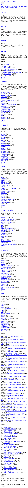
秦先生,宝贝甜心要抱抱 (10, 447)
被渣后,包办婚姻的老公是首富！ (14, 358)
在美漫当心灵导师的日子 (10, 69)
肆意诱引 (8, 384)
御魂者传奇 (4, 180)
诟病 (2, 204)
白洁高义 (6, 71)
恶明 (2, 310)
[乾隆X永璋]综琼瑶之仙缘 (7, 287)
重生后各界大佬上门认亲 (12, 407)
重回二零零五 (4, 200)
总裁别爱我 (4, 282)
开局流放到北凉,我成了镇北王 (8, 244)
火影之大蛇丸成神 (5, 275)
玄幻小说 (5, 6)
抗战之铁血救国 (5, 92)
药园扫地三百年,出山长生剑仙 (8, 104)
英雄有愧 (3, 225)
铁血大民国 (4, 329)
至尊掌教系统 (4, 268)
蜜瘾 (5, 450)
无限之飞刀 (4, 223)
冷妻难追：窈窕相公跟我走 (8, 219)
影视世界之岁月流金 (9, 461)
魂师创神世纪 (4, 114)
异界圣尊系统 (4, 321)
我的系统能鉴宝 (8, 432)
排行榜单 (14, 7)
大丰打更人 (4, 156)
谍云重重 (3, 234)
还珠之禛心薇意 (5, 271)
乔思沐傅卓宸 (9, 367)
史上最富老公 (9, 414)
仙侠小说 (10, 6)
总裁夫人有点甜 (10, 361)
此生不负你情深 (10, 342)
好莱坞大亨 (4, 97)
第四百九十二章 (13, 393)
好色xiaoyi (3, 135)
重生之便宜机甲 (5, 108)
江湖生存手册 (4, 154)
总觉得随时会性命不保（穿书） (12, 441)
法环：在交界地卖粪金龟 (7, 308)
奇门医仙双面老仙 (9, 444)
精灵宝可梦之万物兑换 (10, 436)
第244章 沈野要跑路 (21, 348)
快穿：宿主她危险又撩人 (7, 265)
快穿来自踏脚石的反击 (7, 228)
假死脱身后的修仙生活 (10, 469)
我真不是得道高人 (9, 430)
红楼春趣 (3, 233)
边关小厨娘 (4, 273)
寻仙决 (2, 101)
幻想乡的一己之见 (5, 109)
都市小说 (15, 6)
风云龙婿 (6, 455)
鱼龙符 (8, 351)
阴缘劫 (8, 353)
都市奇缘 (3, 194)
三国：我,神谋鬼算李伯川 (7, 230)
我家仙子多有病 (5, 148)
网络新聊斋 (7, 67)
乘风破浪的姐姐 (5, 202)
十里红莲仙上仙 (5, 142)
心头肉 (2, 319)
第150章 (17, 382)
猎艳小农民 (4, 160)
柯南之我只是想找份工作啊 (11, 446)
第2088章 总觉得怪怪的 (19, 367)
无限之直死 (4, 278)
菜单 (2, 3)
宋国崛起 (3, 231)
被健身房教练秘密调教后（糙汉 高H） (12, 72)
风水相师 (8, 390)
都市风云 (3, 146)
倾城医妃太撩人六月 (11, 345)
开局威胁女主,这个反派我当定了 (9, 188)
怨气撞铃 (3, 134)
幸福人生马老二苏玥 (6, 318)
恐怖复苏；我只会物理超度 (11, 454)
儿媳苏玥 (3, 304)
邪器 (2, 237)
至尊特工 (3, 305)
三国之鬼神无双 (5, 324)
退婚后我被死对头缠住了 (12, 401)
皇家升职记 (4, 138)
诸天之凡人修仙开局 (6, 281)
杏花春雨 (6, 443)
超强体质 (3, 98)
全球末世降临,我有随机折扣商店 (12, 452)
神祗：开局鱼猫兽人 (6, 313)
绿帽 (2, 227)
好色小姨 (3, 137)
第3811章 (23, 339)
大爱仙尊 (6, 64)
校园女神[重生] (5, 159)
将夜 (2, 115)
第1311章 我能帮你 (19, 361)
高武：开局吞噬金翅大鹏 (7, 199)
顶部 (2, 475)
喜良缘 (2, 316)
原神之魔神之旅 (8, 438)
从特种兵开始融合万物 (7, 222)
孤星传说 (3, 260)
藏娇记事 (8, 373)
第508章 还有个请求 (18, 414)
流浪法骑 (3, 112)
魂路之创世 (4, 117)
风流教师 (6, 439)
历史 (2, 4)
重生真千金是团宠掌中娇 (12, 376)
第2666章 (24, 395)
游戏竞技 (3, 245)
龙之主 (6, 466)
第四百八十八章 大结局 (17, 390)
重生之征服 (4, 149)
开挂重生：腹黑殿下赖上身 (8, 100)
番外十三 (19, 379)
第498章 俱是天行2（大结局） (19, 355)
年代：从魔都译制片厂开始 (11, 472)
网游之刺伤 (4, 103)
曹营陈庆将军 (4, 236)
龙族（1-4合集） (5, 183)
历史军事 (21, 6)
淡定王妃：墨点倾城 (6, 157)
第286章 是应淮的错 (16, 384)
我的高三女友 (4, 262)
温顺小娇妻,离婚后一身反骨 (13, 339)
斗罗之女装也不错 (9, 449)
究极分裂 (6, 471)
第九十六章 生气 (14, 353)
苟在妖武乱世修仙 (5, 145)
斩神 (2, 140)
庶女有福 (3, 196)
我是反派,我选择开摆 (9, 458)
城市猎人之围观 (5, 323)
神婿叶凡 (3, 93)
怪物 (2, 186)
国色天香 (3, 151)
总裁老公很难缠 (5, 152)
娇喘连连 (3, 315)
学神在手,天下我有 (5, 191)
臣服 (2, 177)
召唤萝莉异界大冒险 (6, 95)
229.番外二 (13, 351)
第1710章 (19, 345)
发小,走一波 (4, 330)
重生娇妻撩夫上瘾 (11, 348)
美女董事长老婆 (5, 327)
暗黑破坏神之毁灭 (5, 279)
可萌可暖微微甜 (8, 460)
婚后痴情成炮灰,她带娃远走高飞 (14, 420)
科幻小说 (4, 7)
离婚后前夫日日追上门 (12, 370)
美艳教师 (3, 197)
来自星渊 (3, 264)
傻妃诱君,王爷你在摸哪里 (13, 417)
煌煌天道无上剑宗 (11, 404)
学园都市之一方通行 (6, 270)
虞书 (2, 239)
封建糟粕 (3, 182)
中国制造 (3, 242)
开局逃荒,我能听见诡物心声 (13, 364)
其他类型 (9, 7)
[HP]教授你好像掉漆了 (6, 276)
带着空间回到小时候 (6, 106)
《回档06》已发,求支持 (19, 411)
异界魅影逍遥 (4, 118)
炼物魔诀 (6, 457)
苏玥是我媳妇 (4, 326)
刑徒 (2, 312)
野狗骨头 (3, 307)
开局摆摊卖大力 (5, 185)
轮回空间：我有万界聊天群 (11, 433)
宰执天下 (6, 66)
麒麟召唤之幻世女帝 (6, 111)
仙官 (7, 393)
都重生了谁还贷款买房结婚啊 (14, 395)
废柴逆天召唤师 (10, 336)
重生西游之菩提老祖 (6, 241)
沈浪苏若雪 (4, 179)
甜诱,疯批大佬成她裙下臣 (13, 387)
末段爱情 (3, 285)
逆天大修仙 (4, 193)
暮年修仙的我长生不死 (10, 468)
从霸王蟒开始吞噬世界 (10, 429)
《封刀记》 (7, 435)
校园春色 (3, 143)
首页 (2, 6)
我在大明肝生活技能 (6, 220)
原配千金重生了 (10, 382)
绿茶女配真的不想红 (11, 379)
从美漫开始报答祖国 (6, 267)
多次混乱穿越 (7, 74)
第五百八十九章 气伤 (16, 373)
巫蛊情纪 (8, 355)
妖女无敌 (3, 189)
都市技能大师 (4, 217)
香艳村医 (6, 75)
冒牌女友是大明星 (9, 464)
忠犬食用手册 (4, 284)
